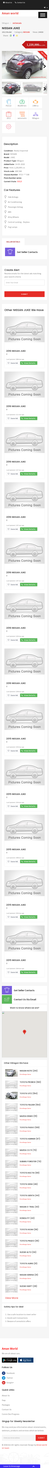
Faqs (4, 1400)
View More (11, 1298)
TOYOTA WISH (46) (29, 1184)
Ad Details (17, 23)
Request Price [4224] (14, 845)
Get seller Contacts (27, 252)
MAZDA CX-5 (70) (28, 1150)
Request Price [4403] (14, 734)
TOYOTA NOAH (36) (29, 1229)
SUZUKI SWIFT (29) (28, 1286)
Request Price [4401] (14, 790)
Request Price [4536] (14, 679)
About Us (8, 2)
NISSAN (26, 32)
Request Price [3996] (14, 901)
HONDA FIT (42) (27, 1218)
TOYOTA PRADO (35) (29, 1241)
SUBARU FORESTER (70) (30, 1161)
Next (44, 69)
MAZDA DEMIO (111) (28, 1116)
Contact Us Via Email (25, 999)
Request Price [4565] (14, 513)
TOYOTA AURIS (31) (28, 1263)
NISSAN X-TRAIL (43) (29, 1206)
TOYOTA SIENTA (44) (30, 1195)
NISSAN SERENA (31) (29, 1275)
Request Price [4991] (14, 347)
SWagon (5, 23)
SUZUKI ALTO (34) (28, 1252)
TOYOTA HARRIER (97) (30, 1138)
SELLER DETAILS (13, 241)
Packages (6, 1405)
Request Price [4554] (14, 624)
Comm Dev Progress (10, 1414)
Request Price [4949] (14, 402)
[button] (46, 7)
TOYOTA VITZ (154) (29, 1093)
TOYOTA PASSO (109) (30, 1127)
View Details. (30, 363)
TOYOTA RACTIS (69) (30, 1172)
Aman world (10, 13)
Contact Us (21, 2)
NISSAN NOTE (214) (29, 1070)
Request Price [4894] (14, 457)
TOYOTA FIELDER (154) (30, 1104)
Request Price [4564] (14, 568)
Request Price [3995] (14, 956)
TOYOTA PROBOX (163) (30, 1082)
